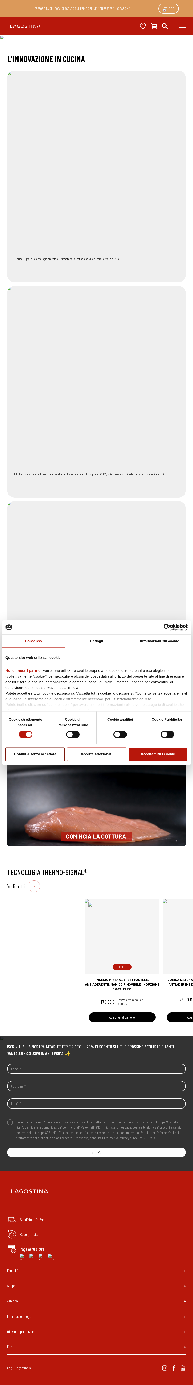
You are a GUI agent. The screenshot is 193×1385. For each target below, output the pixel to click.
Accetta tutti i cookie (158, 754)
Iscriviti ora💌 (168, 9)
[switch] (73, 734)
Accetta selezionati (96, 754)
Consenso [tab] (33, 641)
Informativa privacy (58, 1122)
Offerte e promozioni (21, 1331)
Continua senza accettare (35, 754)
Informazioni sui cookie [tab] (159, 641)
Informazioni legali (20, 1316)
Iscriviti (96, 1152)
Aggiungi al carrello (122, 1017)
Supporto (13, 1285)
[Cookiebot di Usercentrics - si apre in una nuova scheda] (167, 627)
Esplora (12, 1346)
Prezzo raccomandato (129, 999)
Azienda (12, 1300)
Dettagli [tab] (96, 641)
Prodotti (12, 1270)
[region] (96, 796)
